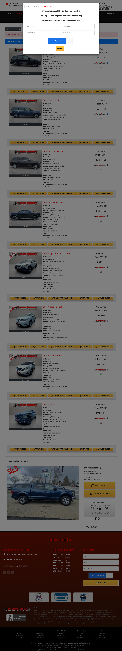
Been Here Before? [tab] (46, 6)
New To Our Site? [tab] (31, 6)
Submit (60, 48)
